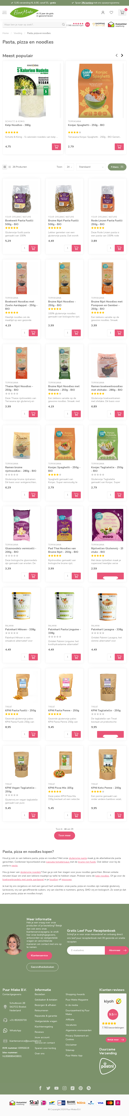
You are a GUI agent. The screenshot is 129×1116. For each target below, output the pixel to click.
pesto (15, 865)
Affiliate (70, 1019)
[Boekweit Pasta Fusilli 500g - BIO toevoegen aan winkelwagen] (33, 248)
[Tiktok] (73, 1088)
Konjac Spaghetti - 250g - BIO (86, 125)
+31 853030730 (18, 1020)
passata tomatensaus (58, 861)
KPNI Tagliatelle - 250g (106, 710)
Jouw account (42, 1037)
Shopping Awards (75, 994)
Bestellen (40, 994)
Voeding (18, 33)
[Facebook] (40, 1088)
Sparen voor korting (45, 1048)
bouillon (54, 879)
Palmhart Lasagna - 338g (107, 629)
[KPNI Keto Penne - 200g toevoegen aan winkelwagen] (119, 815)
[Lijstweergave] (10, 167)
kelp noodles (102, 875)
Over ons (40, 1053)
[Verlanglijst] (111, 12)
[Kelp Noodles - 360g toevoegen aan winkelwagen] (56, 146)
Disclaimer (71, 1044)
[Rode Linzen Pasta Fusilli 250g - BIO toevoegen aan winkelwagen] (119, 248)
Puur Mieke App (74, 1055)
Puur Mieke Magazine (77, 999)
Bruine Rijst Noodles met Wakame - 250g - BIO (64, 388)
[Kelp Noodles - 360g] (33, 90)
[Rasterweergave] (5, 167)
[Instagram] (64, 1088)
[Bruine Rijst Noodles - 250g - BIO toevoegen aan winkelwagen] (76, 333)
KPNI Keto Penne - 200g (106, 788)
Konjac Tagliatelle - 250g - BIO (107, 469)
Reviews (39, 1032)
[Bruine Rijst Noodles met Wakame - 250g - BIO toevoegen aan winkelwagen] (76, 414)
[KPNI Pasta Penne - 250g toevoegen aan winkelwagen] (76, 734)
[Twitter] (48, 1088)
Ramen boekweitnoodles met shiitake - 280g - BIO (107, 388)
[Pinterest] (81, 1088)
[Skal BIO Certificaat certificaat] (34, 1103)
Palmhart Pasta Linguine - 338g (64, 631)
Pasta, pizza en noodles (39, 33)
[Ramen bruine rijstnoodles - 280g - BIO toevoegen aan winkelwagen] (33, 495)
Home (6, 33)
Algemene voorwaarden (79, 1030)
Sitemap (70, 1050)
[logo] (34, 12)
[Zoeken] (63, 24)
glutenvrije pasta (78, 858)
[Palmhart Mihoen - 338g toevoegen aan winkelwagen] (33, 657)
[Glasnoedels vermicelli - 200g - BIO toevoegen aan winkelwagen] (33, 576)
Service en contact (45, 1042)
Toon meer (64, 835)
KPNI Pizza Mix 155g (60, 788)
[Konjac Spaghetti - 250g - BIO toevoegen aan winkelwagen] (119, 146)
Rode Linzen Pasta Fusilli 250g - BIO (106, 222)
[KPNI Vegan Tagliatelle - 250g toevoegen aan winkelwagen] (33, 815)
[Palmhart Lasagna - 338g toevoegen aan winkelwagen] (119, 657)
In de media (72, 1005)
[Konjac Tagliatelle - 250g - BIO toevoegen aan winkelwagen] (119, 495)
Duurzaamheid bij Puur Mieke (78, 1012)
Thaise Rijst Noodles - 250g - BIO (19, 388)
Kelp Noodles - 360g (18, 125)
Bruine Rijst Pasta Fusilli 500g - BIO (63, 222)
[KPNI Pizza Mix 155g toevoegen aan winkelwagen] (76, 815)
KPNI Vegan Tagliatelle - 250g (20, 789)
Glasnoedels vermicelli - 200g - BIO (20, 550)
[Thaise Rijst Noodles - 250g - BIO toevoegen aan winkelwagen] (33, 414)
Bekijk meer (113, 1039)
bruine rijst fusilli (87, 861)
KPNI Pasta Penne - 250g (63, 710)
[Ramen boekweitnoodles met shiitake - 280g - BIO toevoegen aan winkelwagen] (119, 414)
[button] (103, 12)
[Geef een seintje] (110, 576)
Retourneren (41, 1010)
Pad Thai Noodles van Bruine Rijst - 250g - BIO (63, 550)
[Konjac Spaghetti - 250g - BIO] (96, 90)
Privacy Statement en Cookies (77, 1037)
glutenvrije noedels (30, 872)
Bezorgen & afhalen (45, 1005)
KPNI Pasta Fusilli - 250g (20, 710)
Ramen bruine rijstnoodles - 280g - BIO (20, 469)
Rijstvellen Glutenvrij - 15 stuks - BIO (107, 550)
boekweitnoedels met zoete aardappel (23, 879)
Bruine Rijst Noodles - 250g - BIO (62, 303)
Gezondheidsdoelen (42, 967)
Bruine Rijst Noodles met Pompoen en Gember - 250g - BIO (107, 305)
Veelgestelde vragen (46, 1021)
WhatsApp (15, 1030)
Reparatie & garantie (46, 1015)
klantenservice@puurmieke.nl (25, 1041)
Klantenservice (39, 955)
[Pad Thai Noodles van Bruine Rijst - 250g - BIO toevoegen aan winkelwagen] (76, 576)
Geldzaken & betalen (46, 999)
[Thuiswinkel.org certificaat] (117, 24)
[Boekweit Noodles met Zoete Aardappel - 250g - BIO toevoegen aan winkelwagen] (33, 333)
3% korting (87, 2)
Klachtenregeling (44, 1026)
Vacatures (71, 1025)
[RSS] (89, 1088)
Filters (115, 167)
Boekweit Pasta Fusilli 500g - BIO (19, 222)
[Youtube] (56, 1088)
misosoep (67, 879)
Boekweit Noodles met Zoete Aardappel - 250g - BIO (21, 305)
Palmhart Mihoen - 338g (20, 629)
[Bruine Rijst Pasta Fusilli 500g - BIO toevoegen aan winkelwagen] (76, 248)
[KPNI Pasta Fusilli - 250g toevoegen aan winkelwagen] (33, 734)
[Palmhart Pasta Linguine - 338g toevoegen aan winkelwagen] (76, 657)
